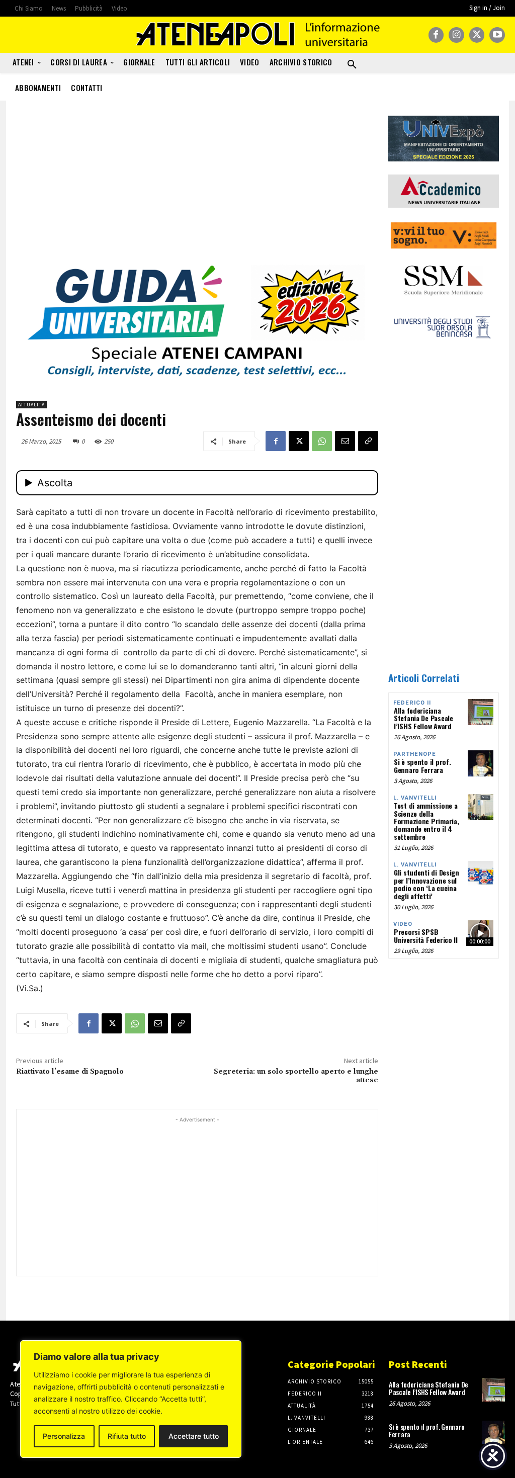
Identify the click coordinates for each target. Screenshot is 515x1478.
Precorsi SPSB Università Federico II (426, 935)
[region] (130, 1399)
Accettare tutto (193, 1436)
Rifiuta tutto (127, 1436)
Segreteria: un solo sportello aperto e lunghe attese (296, 1076)
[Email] (345, 441)
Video (402, 924)
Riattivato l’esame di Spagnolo (70, 1071)
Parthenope (414, 754)
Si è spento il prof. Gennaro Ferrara (422, 765)
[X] (477, 35)
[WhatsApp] (322, 441)
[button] (352, 65)
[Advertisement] (197, 186)
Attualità (31, 404)
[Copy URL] (368, 441)
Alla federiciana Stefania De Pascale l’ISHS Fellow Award (423, 718)
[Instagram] (456, 35)
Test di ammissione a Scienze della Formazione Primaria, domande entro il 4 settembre (426, 821)
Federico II (412, 703)
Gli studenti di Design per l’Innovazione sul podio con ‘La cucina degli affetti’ (426, 884)
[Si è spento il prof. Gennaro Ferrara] (480, 763)
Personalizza (64, 1436)
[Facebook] (436, 35)
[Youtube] (497, 35)
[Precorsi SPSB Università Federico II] (480, 933)
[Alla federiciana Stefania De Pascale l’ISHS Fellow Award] (480, 712)
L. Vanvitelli (415, 798)
